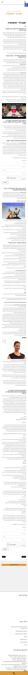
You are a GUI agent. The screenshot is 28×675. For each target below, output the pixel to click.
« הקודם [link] (23, 556)
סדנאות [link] (25, 631)
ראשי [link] (20, 11)
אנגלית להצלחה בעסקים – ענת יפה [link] (19, 660)
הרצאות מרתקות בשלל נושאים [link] (21, 634)
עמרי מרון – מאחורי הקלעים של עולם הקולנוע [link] (17, 655)
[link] (26, 5)
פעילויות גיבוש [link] (24, 627)
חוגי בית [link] (25, 628)
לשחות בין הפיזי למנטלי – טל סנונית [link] (19, 658)
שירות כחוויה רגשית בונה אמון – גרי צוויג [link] (18, 657)
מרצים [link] (17, 11)
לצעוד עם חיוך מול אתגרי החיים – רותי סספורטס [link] (16, 669)
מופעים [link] (25, 636)
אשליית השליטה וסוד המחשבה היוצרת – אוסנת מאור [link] (15, 668)
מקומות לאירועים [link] (23, 642)
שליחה (5, 182)
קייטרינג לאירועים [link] (23, 639)
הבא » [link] (4, 556)
